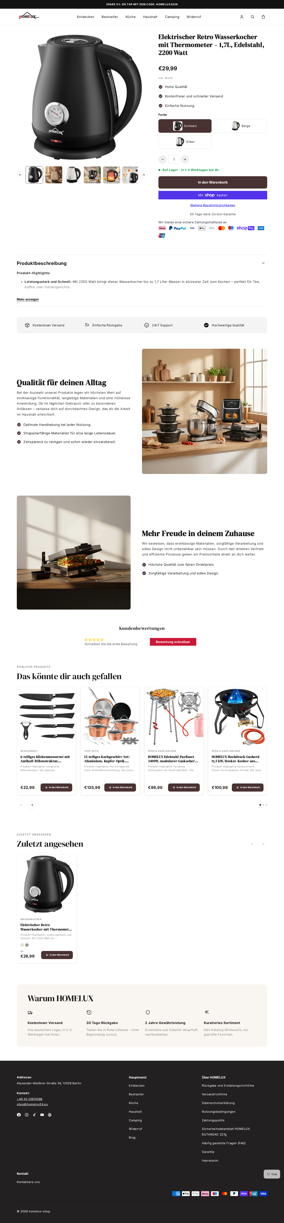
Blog (132, 1137)
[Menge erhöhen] (185, 159)
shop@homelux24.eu (32, 1104)
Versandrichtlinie (214, 1094)
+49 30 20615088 (30, 1099)
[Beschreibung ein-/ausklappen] (263, 263)
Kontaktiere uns (28, 1182)
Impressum (210, 1160)
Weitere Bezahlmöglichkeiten (212, 205)
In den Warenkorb (58, 787)
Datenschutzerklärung (218, 1103)
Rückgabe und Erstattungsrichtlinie (228, 1085)
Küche (131, 17)
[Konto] (242, 17)
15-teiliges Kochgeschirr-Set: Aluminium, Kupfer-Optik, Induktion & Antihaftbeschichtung (106, 759)
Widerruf (194, 17)
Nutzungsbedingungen (218, 1111)
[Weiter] (143, 174)
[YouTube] (42, 1115)
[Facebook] (19, 1115)
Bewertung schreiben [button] (173, 642)
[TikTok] (34, 1115)
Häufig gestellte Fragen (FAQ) (224, 1143)
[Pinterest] (50, 1115)
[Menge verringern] (162, 159)
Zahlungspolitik (213, 1120)
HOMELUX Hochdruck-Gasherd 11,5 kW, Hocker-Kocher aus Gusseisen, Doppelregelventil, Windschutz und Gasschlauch (235, 759)
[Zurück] (20, 174)
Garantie (208, 1152)
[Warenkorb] (263, 17)
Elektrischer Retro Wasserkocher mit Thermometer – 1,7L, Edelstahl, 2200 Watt (46, 927)
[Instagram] (27, 1115)
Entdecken (85, 17)
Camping (172, 17)
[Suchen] (252, 17)
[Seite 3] (266, 805)
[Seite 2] (263, 805)
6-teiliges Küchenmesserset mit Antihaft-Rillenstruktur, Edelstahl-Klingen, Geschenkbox (46, 759)
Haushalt (150, 17)
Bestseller (110, 17)
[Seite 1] (260, 805)
